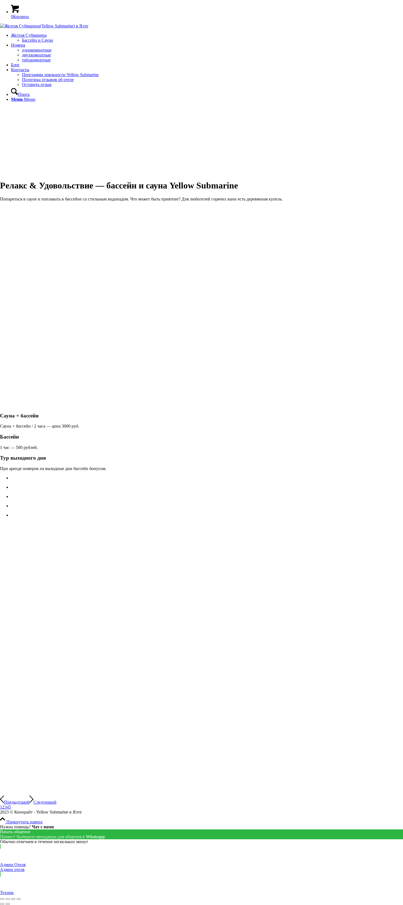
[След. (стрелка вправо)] (7, 904)
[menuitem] (207, 38)
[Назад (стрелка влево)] (2, 904)
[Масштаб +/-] (18, 899)
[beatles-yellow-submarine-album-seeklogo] (44, 26)
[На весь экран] (13, 899)
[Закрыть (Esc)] (2, 899)
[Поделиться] (7, 899)
